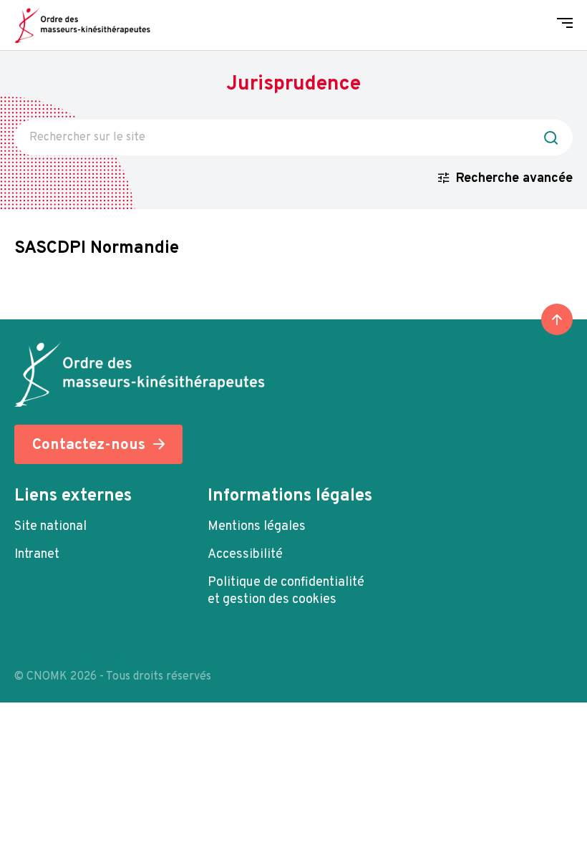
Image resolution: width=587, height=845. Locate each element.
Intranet (36, 554)
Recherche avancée (514, 178)
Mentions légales (257, 526)
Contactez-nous (88, 445)
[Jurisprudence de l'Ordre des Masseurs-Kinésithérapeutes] (82, 25)
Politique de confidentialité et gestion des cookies (286, 591)
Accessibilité (245, 554)
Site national (50, 526)
